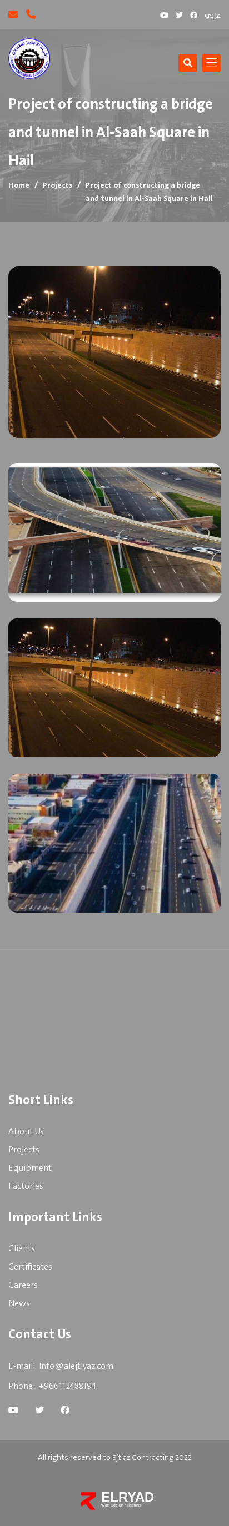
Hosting (134, 1505)
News (19, 1304)
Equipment (30, 1168)
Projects (57, 185)
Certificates (30, 1267)
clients (21, 1249)
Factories (25, 1186)
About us (26, 1132)
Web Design (113, 1505)
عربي (213, 16)
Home (18, 185)
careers (23, 1285)
